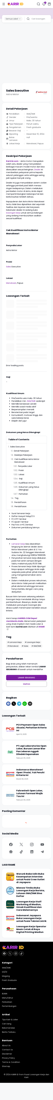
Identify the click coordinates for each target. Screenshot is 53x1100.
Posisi (21, 470)
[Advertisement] (26, 53)
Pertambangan (9, 1006)
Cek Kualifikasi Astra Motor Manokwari (26, 460)
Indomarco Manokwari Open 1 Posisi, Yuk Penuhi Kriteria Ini (30, 772)
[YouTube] (42, 844)
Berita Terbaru (8, 1032)
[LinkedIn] (31, 852)
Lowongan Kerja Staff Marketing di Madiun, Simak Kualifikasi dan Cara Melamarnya (29, 905)
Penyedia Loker (25, 466)
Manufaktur (7, 997)
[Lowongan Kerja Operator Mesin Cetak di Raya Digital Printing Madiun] (10, 929)
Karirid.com (12, 161)
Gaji (20, 478)
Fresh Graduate (9, 980)
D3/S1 (4, 972)
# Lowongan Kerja (32, 642)
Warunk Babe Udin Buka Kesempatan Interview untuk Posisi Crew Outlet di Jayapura (30, 878)
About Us (6, 1045)
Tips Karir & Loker (10, 1019)
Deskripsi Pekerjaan (23, 455)
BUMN (4, 993)
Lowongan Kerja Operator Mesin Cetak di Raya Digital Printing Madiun (31, 929)
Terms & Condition (11, 1062)
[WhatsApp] (24, 704)
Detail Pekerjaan (21, 451)
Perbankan (7, 1002)
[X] (14, 704)
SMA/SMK (31, 401)
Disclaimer (7, 1053)
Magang (6, 976)
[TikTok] (21, 852)
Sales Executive (17, 446)
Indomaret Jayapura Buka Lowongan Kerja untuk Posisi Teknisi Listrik (31, 918)
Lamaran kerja (18, 544)
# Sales (25, 646)
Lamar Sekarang (26, 677)
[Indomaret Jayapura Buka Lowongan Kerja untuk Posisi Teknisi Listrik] (10, 918)
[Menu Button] (3, 4)
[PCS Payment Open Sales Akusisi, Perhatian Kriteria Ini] (10, 729)
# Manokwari (12, 646)
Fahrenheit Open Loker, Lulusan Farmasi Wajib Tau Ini (29, 793)
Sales (8, 266)
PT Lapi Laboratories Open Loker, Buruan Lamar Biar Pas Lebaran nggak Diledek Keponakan (31, 750)
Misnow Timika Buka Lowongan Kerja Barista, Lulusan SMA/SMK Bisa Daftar (30, 892)
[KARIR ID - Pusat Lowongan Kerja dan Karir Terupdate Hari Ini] (15, 4)
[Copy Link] (30, 704)
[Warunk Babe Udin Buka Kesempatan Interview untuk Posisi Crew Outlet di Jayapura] (10, 877)
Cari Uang (6, 1023)
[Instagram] (31, 844)
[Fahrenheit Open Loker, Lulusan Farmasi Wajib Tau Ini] (10, 795)
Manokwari (11, 283)
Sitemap (6, 1066)
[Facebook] (8, 704)
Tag (16, 498)
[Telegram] (19, 704)
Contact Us (7, 1049)
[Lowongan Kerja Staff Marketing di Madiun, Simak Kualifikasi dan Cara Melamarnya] (10, 904)
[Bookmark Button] (49, 4)
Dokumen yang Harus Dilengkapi (29, 488)
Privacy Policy (8, 1058)
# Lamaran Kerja (14, 642)
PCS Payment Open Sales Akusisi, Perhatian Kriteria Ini (31, 728)
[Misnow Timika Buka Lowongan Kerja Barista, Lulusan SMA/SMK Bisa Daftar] (10, 891)
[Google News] (10, 852)
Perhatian (23, 494)
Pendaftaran (20, 502)
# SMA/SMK (36, 646)
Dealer (37, 169)
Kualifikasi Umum (27, 482)
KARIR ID (14, 1074)
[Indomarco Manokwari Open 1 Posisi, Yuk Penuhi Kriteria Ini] (10, 774)
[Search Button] (38, 4)
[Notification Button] (44, 4)
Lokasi (21, 474)
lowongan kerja (13, 212)
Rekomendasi (8, 1028)
